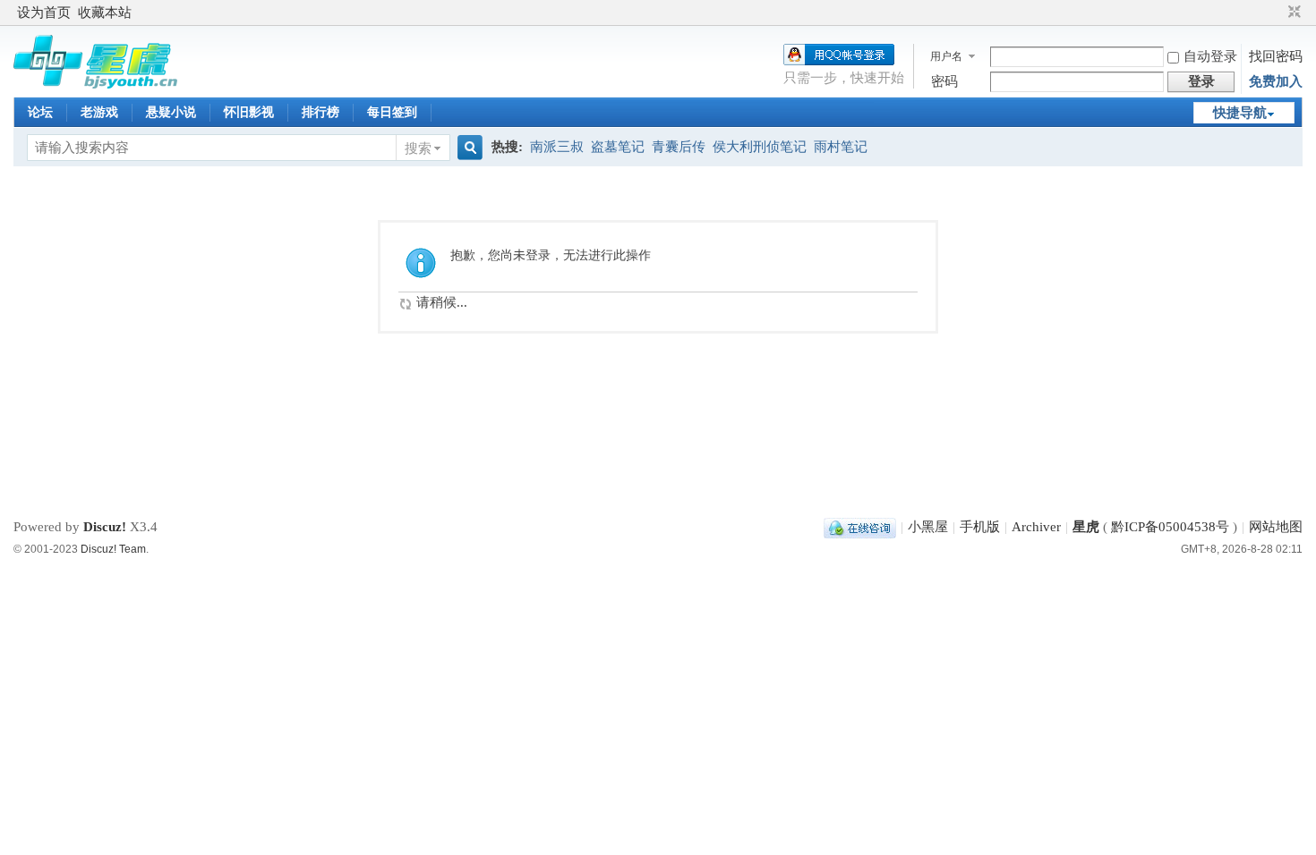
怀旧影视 (249, 112)
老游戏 (99, 112)
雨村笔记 (840, 147)
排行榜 (320, 112)
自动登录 (1210, 56)
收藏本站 (105, 12)
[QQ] (860, 527)
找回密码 (1276, 56)
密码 (944, 81)
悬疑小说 (171, 112)
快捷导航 (1240, 113)
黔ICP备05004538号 (1170, 527)
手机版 (980, 527)
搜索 (418, 148)
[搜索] (467, 148)
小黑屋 (928, 527)
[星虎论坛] (95, 84)
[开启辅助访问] (1277, 12)
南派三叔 (557, 147)
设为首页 (44, 12)
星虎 (1085, 527)
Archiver (1036, 527)
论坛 (40, 112)
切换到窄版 (1292, 12)
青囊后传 (678, 147)
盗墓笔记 (618, 147)
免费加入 (1276, 81)
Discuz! (104, 527)
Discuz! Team (113, 549)
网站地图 (1276, 527)
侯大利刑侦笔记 (760, 147)
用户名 (946, 56)
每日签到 (392, 112)
